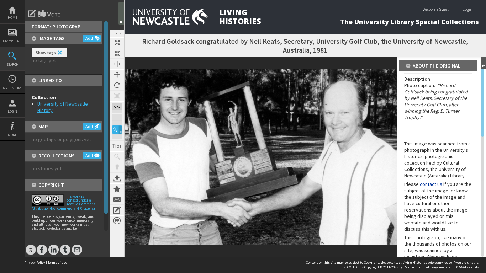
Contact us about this (117, 199)
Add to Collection (117, 188)
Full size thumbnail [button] (117, 42)
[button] (117, 129)
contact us (431, 184)
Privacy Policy (35, 262)
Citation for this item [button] (117, 220)
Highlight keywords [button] (117, 167)
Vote (49, 13)
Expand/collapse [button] (483, 63)
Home (12, 17)
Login (12, 111)
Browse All (12, 41)
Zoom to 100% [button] (117, 96)
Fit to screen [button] (117, 53)
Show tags (46, 52)
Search (12, 64)
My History (12, 88)
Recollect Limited (416, 267)
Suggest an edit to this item (32, 13)
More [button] (12, 135)
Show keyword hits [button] (117, 156)
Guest (444, 9)
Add (89, 38)
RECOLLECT (351, 267)
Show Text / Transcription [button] (117, 146)
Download (117, 178)
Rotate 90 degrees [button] (117, 85)
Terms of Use (57, 262)
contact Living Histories (408, 262)
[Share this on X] (31, 246)
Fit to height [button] (117, 74)
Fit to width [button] (117, 64)
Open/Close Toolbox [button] (121, 13)
